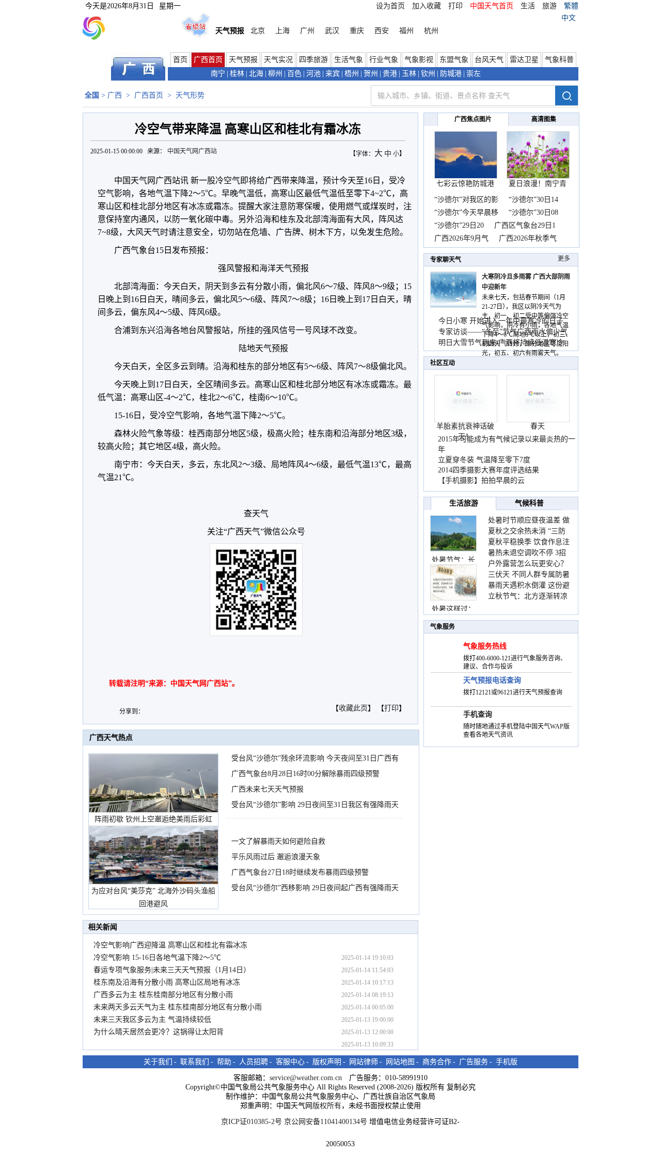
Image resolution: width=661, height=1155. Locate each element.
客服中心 (290, 1062)
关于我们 (158, 1062)
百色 (294, 73)
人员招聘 (253, 1062)
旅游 (549, 6)
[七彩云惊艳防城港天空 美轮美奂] (465, 176)
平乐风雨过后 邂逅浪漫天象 (275, 857)
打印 (455, 6)
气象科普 (559, 60)
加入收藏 (426, 6)
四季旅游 (313, 60)
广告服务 (473, 1062)
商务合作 (436, 1062)
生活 (528, 6)
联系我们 (194, 1062)
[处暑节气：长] (453, 533)
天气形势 (190, 95)
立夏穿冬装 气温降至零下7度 (484, 460)
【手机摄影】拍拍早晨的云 (481, 480)
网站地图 (400, 1062)
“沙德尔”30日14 (533, 199)
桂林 (237, 73)
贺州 (371, 73)
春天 (537, 426)
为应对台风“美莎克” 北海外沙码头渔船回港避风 (153, 897)
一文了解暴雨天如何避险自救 (278, 841)
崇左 (473, 73)
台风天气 (489, 60)
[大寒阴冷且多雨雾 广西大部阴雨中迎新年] (453, 305)
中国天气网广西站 (192, 151)
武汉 (332, 31)
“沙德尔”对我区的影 (466, 199)
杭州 (431, 31)
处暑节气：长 (453, 560)
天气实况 (278, 60)
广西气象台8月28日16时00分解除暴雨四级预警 (305, 774)
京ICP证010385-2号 (251, 1122)
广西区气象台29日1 (525, 225)
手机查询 (477, 714)
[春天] (538, 420)
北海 (256, 73)
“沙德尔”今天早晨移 (466, 212)
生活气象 (348, 60)
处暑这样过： (453, 609)
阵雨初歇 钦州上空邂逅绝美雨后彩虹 (153, 819)
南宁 (218, 73)
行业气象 (383, 60)
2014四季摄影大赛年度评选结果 (488, 470)
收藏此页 (353, 708)
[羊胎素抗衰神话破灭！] (465, 420)
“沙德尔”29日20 (459, 225)
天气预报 (243, 60)
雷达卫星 (524, 60)
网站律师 (363, 1062)
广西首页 (208, 60)
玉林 (409, 73)
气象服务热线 (485, 646)
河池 (313, 73)
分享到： (131, 711)
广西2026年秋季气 (528, 238)
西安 (381, 31)
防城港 (451, 73)
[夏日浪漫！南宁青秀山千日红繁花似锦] (538, 176)
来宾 (332, 73)
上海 (282, 31)
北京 (257, 31)
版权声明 (326, 1062)
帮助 (224, 1062)
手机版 (506, 1062)
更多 (564, 258)
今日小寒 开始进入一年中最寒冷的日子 (500, 321)
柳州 (275, 73)
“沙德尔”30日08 (533, 212)
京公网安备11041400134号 (325, 1122)
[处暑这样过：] (453, 582)
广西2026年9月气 (461, 238)
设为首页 (390, 6)
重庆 (357, 31)
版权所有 (326, 1106)
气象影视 (418, 60)
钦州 (428, 73)
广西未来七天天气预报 (267, 789)
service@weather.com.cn (306, 1078)
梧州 (351, 73)
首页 (180, 60)
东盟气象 (453, 60)
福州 (406, 31)
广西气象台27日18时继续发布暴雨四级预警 (300, 872)
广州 (307, 31)
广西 (114, 95)
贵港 (390, 73)
